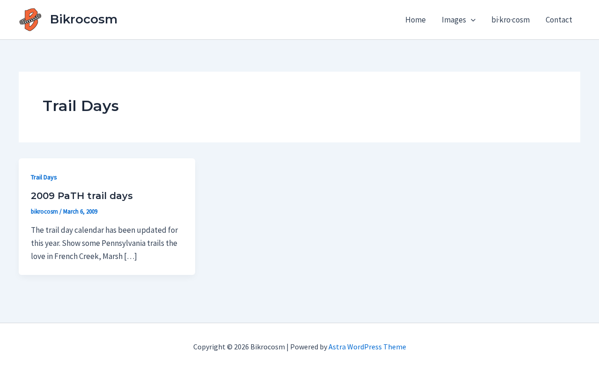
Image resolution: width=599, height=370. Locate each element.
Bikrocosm (83, 19)
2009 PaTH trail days (82, 195)
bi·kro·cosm (510, 20)
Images (454, 20)
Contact (559, 20)
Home (415, 20)
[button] (470, 19)
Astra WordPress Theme (367, 346)
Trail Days (44, 177)
